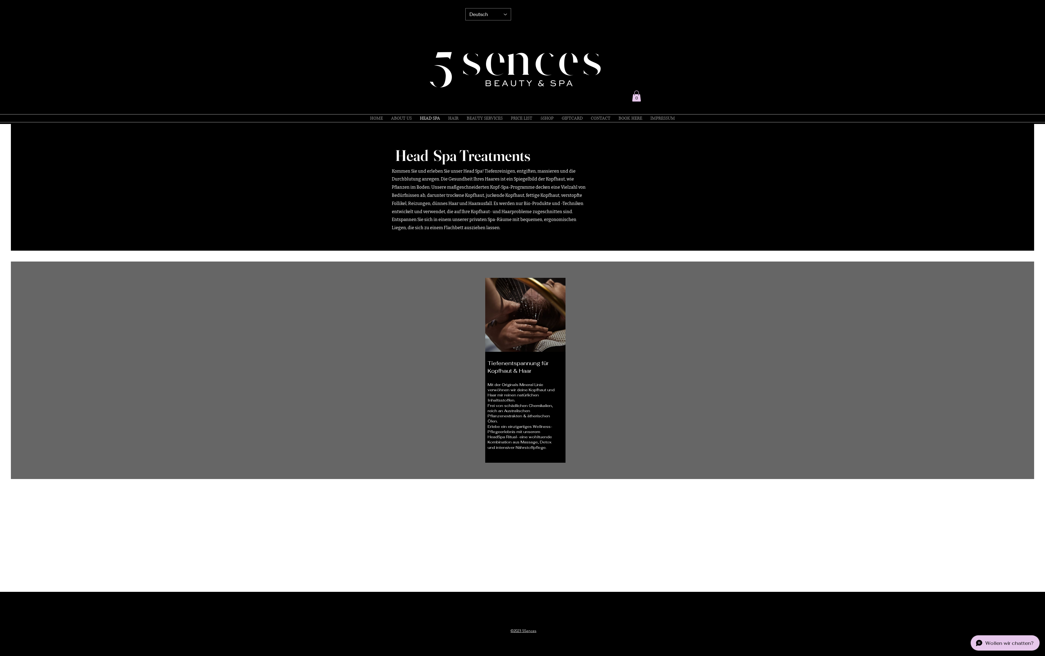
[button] (636, 96)
